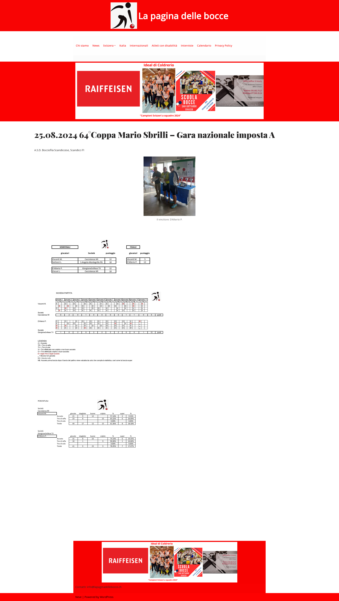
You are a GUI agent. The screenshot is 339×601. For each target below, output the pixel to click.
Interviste (187, 45)
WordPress (106, 597)
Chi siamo (82, 45)
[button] (115, 45)
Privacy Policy (223, 45)
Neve (78, 597)
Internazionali (139, 45)
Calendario (204, 45)
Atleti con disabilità (164, 45)
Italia (122, 45)
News (95, 45)
